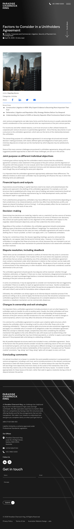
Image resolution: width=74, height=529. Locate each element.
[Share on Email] (32, 100)
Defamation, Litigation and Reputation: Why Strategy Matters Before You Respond (35, 112)
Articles (7, 34)
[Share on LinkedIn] (18, 100)
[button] (67, 32)
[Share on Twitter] (25, 100)
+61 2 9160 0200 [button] (58, 4)
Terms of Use (20, 521)
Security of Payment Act (47, 34)
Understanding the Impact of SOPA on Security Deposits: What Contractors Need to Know (38, 115)
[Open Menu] (69, 4)
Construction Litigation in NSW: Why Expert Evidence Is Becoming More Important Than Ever (37, 109)
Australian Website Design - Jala (39, 521)
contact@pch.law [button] (12, 448)
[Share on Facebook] (10, 100)
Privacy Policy (8, 521)
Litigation (34, 34)
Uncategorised (8, 35)
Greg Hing (13, 93)
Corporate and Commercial (21, 34)
